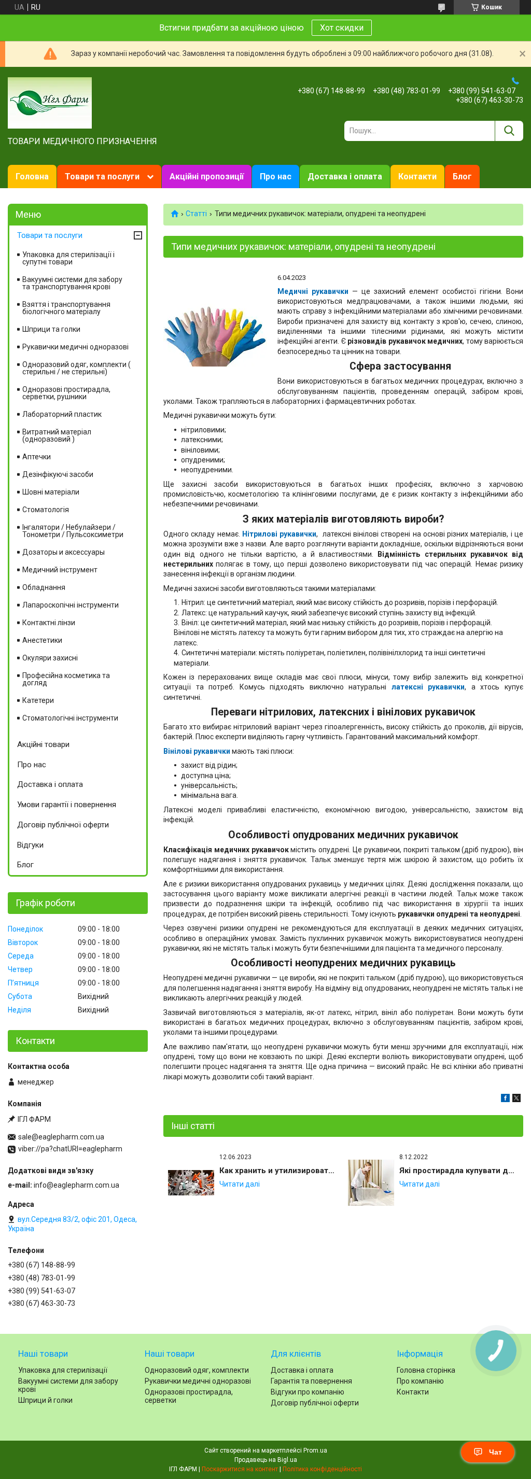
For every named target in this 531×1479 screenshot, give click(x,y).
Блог (462, 176)
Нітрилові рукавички (279, 534)
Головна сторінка (426, 1370)
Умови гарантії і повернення (66, 804)
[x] (516, 1099)
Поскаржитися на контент (240, 1469)
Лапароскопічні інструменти (70, 605)
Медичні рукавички (312, 291)
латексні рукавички (428, 687)
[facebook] (505, 1099)
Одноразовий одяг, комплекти (197, 1370)
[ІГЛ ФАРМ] (50, 102)
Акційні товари (43, 744)
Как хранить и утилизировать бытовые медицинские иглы (279, 1170)
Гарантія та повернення (311, 1381)
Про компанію (420, 1381)
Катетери (38, 700)
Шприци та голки (51, 329)
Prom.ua (315, 1450)
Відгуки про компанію (307, 1392)
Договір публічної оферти (63, 824)
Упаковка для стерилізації (62, 1370)
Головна (32, 176)
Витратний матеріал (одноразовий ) (56, 435)
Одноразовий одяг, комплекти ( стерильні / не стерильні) (76, 368)
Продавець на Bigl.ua (265, 1459)
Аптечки (36, 457)
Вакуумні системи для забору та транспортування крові (72, 283)
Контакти (417, 176)
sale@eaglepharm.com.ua (61, 1137)
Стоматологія (45, 509)
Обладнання (43, 587)
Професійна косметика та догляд (66, 679)
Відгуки (30, 845)
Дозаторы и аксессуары (63, 552)
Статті (196, 213)
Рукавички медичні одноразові (75, 347)
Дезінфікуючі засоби (57, 474)
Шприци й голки (45, 1400)
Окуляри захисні (50, 658)
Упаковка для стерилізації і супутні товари (68, 258)
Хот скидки (342, 28)
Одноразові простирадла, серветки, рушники (66, 393)
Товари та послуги (102, 176)
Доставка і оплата (345, 176)
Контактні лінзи (48, 622)
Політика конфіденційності (322, 1469)
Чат (495, 1452)
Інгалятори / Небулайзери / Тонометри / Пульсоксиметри (72, 531)
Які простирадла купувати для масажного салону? (459, 1170)
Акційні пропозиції (207, 176)
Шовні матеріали (50, 492)
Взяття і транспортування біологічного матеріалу (66, 308)
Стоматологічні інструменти (70, 718)
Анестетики (42, 640)
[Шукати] (509, 131)
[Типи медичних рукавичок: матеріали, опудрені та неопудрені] (215, 325)
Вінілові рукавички (196, 751)
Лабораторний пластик (62, 414)
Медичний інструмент (59, 570)
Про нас (275, 176)
